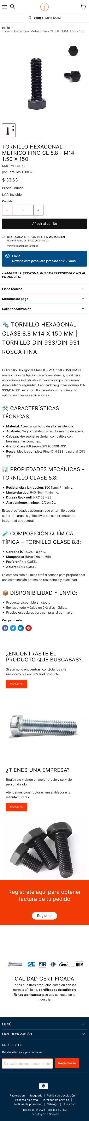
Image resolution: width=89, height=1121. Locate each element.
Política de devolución (61, 1095)
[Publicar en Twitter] (13, 628)
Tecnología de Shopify (44, 1114)
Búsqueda (35, 1095)
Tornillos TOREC (20, 172)
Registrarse (67, 1063)
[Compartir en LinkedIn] (21, 628)
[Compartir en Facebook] (5, 628)
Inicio (6, 27)
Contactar (16, 684)
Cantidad (8, 201)
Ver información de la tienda (22, 246)
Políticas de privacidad (28, 1104)
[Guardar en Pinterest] (28, 628)
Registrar (44, 916)
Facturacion (17, 1095)
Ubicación (69, 1104)
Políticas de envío (26, 1099)
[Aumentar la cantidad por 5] (39, 210)
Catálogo (52, 1104)
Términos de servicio (55, 1099)
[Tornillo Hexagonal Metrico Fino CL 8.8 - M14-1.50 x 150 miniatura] (9, 130)
